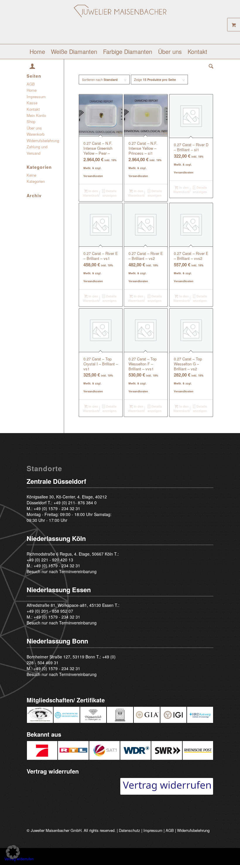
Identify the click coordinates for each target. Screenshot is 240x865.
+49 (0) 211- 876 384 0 (75, 502)
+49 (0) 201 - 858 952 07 (50, 611)
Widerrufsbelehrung (43, 140)
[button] (13, 852)
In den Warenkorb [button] (91, 193)
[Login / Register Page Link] (32, 66)
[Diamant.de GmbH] (120, 24)
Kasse (32, 102)
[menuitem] (37, 51)
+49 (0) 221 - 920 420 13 (50, 560)
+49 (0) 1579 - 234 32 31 (57, 508)
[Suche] (209, 66)
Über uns (34, 128)
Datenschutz (129, 830)
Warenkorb (35, 134)
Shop (31, 121)
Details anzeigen (109, 193)
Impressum (36, 96)
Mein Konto (36, 115)
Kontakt (33, 109)
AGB (31, 84)
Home (32, 90)
